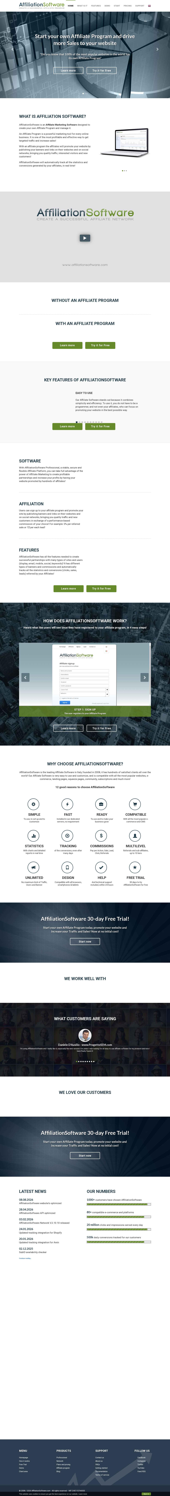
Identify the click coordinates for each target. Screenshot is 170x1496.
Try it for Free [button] (101, 70)
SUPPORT (139, 6)
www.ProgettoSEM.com (97, 1181)
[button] (149, 6)
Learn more (83, 1494)
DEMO (107, 6)
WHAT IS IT (82, 6)
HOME (71, 6)
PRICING (128, 6)
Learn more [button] (68, 70)
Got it (146, 1494)
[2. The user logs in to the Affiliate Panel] (85, 769)
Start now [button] (85, 1037)
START (117, 6)
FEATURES (96, 6)
